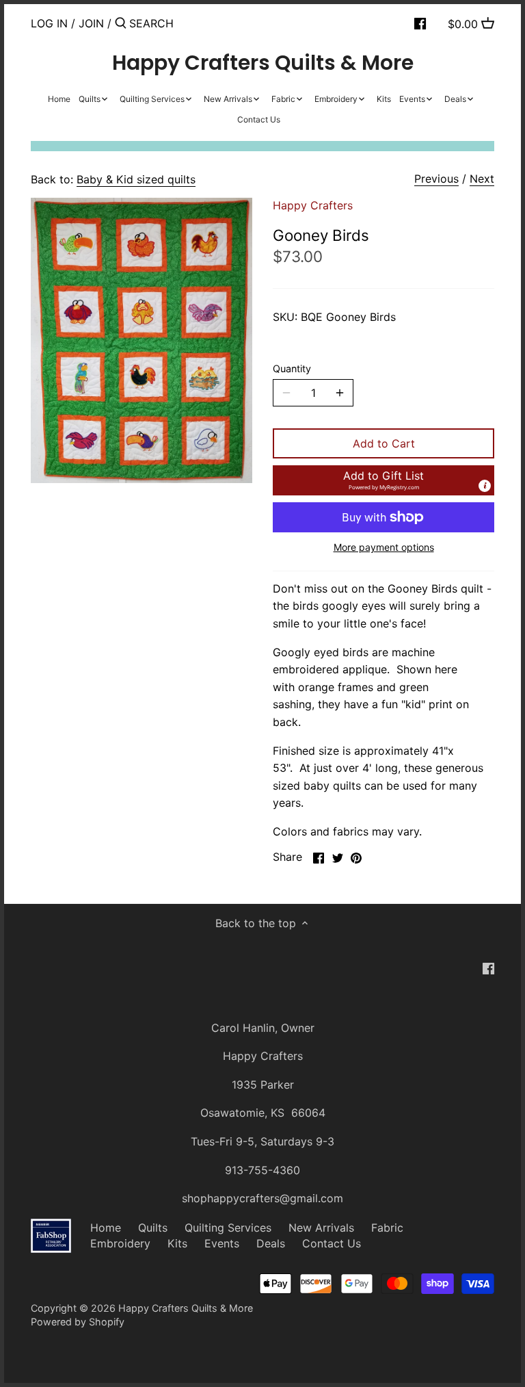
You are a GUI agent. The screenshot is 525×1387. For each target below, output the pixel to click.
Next (482, 178)
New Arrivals (321, 1227)
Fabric (387, 1227)
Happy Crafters (313, 205)
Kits (177, 1243)
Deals (270, 1243)
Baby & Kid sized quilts (136, 179)
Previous (436, 178)
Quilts (152, 1227)
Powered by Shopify (77, 1321)
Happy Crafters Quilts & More (263, 63)
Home (105, 1227)
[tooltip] (485, 486)
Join (91, 23)
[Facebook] (420, 23)
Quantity (292, 368)
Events (221, 1243)
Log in (49, 23)
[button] (383, 480)
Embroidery (120, 1243)
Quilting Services (228, 1227)
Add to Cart (384, 443)
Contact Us (331, 1243)
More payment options (384, 547)
